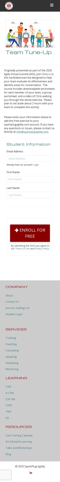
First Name (13, 172)
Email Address (15, 151)
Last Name (13, 188)
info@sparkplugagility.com (32, 132)
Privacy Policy (42, 248)
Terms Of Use (22, 248)
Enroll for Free (31, 233)
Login (36, 164)
